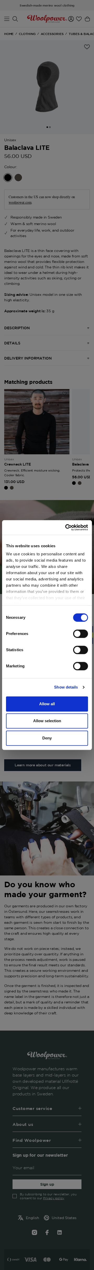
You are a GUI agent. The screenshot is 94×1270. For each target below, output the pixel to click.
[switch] (80, 634)
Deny (47, 738)
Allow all (47, 704)
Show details (66, 687)
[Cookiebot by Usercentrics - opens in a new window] (66, 527)
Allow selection (47, 721)
